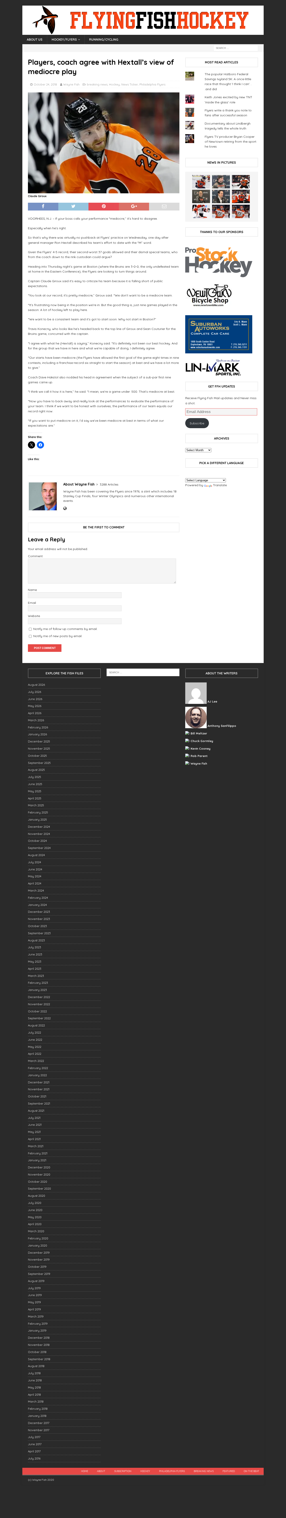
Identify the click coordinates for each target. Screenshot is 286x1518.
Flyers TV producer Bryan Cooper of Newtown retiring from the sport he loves (230, 142)
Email (32, 603)
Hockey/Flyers (64, 40)
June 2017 (35, 1444)
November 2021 (38, 1089)
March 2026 (36, 720)
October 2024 (37, 840)
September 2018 (39, 1359)
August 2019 (36, 1281)
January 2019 (37, 1330)
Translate (220, 485)
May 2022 (34, 1047)
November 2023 (39, 919)
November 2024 (39, 834)
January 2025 (37, 819)
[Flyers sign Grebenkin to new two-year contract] (201, 181)
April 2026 (34, 713)
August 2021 (36, 1110)
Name (32, 590)
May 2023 (34, 961)
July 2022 (34, 1032)
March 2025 (36, 805)
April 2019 (34, 1309)
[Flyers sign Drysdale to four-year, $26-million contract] (241, 181)
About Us (34, 40)
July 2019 (34, 1288)
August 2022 (36, 1025)
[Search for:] (235, 48)
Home (84, 1471)
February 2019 (38, 1323)
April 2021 (34, 1139)
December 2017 (38, 1423)
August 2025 (36, 770)
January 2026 (37, 734)
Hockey (114, 84)
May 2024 (34, 876)
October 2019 (37, 1266)
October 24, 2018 (45, 84)
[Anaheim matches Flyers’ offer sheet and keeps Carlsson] (241, 211)
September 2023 (39, 933)
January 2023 (37, 990)
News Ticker (129, 84)
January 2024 (37, 905)
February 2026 (38, 727)
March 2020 (36, 1231)
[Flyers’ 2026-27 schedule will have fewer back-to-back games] (201, 196)
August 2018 (36, 1366)
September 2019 (39, 1274)
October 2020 (37, 1181)
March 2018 (36, 1401)
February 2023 (38, 982)
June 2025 (35, 784)
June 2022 (35, 1039)
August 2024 (36, 855)
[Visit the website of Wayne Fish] (65, 509)
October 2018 (37, 1352)
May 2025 (34, 791)
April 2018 (34, 1394)
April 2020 (35, 1224)
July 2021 (34, 1118)
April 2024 (34, 883)
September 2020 (39, 1188)
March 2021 (35, 1146)
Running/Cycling (103, 40)
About (101, 1471)
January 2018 (37, 1416)
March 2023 (36, 976)
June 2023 (35, 954)
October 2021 (37, 1096)
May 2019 (34, 1302)
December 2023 (39, 911)
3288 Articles (109, 484)
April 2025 (34, 798)
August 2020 (36, 1195)
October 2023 (37, 926)
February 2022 (38, 1068)
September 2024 (39, 848)
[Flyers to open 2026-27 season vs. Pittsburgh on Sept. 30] (201, 211)
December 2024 (39, 826)
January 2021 (37, 1160)
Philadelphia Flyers (152, 84)
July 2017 (34, 1437)
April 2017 (34, 1451)
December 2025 (39, 741)
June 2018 (35, 1380)
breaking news (97, 84)
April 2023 (34, 968)
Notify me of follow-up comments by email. (65, 629)
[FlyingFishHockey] (143, 32)
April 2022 (34, 1053)
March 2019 (36, 1316)
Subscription (122, 1471)
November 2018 (39, 1345)
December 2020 (39, 1167)
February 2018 (38, 1408)
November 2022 (39, 1004)
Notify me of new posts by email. (57, 636)
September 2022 (39, 1018)
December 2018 (39, 1337)
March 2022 (36, 1061)
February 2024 (38, 897)
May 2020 (35, 1217)
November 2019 (39, 1259)
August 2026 (36, 684)
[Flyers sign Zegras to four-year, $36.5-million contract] (241, 196)
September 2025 (39, 763)
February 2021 (37, 1153)
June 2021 (35, 1124)
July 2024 (34, 862)
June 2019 (35, 1295)
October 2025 (37, 755)
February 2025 (38, 812)
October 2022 (37, 1011)
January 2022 (37, 1075)
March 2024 (36, 890)
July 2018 (34, 1373)
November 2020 (39, 1174)
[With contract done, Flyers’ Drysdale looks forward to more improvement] (221, 181)
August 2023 (36, 940)
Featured (229, 1471)
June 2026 (35, 699)
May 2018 (34, 1387)
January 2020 (37, 1245)
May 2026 (34, 706)
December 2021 (38, 1082)
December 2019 (39, 1252)
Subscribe (197, 423)
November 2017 (38, 1430)
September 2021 (39, 1103)
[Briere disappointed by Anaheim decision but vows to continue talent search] (221, 211)
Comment (35, 556)
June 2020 (35, 1210)
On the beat (251, 1471)
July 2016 (34, 1458)
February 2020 (38, 1238)
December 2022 (39, 997)
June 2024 (35, 869)
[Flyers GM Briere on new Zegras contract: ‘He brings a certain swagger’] (221, 196)
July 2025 (34, 777)
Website (34, 616)
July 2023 (34, 947)
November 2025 (39, 748)
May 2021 (34, 1132)
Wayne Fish (71, 84)
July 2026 (34, 692)
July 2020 (34, 1203)
